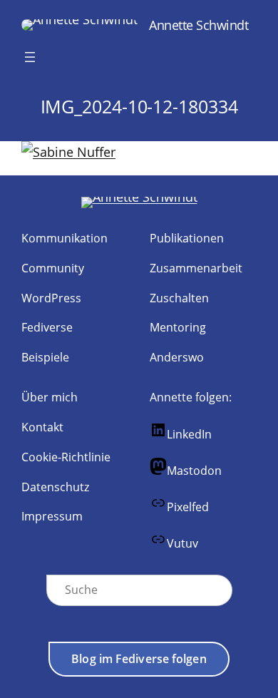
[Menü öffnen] (29, 57)
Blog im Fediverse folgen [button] (138, 659)
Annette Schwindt (198, 25)
